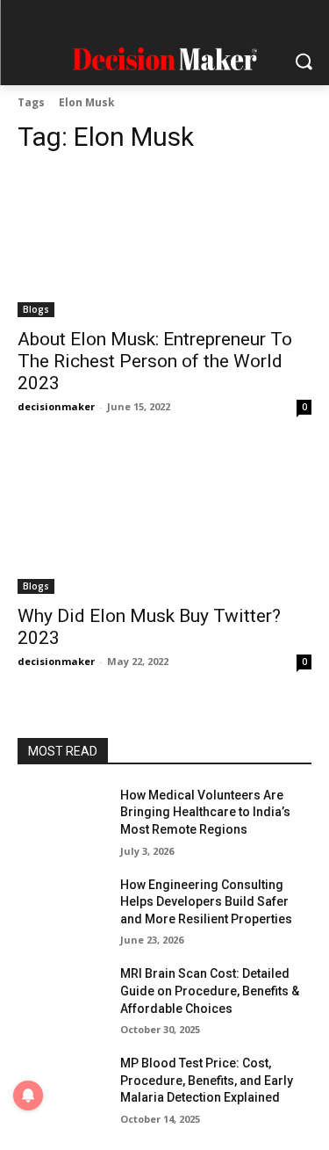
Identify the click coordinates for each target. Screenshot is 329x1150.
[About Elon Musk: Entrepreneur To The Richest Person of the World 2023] (164, 244)
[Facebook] (79, 20)
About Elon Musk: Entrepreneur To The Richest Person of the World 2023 (155, 361)
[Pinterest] (182, 20)
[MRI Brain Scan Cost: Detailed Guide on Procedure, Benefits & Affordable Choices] (62, 996)
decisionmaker (56, 406)
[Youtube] (249, 20)
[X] (215, 20)
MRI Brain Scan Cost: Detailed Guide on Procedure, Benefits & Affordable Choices (209, 990)
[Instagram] (113, 20)
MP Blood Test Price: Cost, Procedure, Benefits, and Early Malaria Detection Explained (206, 1080)
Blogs (36, 309)
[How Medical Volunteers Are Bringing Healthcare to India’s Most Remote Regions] (62, 818)
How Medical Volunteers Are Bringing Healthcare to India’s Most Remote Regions (205, 812)
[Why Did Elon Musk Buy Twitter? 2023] (164, 520)
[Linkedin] (148, 20)
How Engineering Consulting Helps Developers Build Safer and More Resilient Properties (206, 902)
